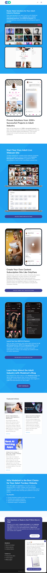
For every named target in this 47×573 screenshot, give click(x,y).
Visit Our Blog (23, 386)
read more (8, 433)
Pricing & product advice (10, 555)
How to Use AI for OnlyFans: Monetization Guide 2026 (33, 416)
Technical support (9, 557)
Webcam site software (10, 545)
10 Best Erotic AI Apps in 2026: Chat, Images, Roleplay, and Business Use (13, 453)
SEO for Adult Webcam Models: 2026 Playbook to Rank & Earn (12, 417)
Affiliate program (9, 559)
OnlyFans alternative (10, 547)
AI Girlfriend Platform (10, 549)
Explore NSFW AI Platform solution (23, 357)
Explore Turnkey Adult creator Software (23, 290)
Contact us (34, 535)
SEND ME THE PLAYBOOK (34, 569)
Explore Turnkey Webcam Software (23, 216)
